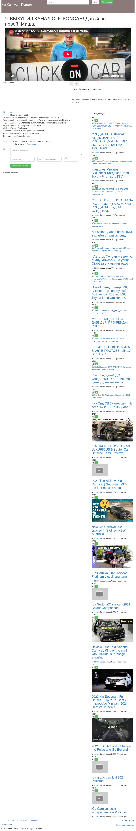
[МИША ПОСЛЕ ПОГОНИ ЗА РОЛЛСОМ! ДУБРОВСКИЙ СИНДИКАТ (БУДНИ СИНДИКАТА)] (112, 192)
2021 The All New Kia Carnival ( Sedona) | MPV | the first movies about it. (110, 484)
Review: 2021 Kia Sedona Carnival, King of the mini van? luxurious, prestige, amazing (110, 651)
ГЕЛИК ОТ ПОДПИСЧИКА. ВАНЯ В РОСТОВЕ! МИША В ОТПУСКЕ (111, 350)
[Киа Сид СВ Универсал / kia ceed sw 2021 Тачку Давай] (112, 396)
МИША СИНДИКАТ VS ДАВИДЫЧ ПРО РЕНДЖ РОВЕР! (110, 322)
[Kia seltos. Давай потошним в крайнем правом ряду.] (112, 224)
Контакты (14, 820)
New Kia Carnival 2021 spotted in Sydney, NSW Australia (109, 530)
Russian (129, 825)
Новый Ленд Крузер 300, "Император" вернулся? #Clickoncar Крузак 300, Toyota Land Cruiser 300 (110, 292)
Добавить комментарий (20, 165)
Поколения (31, 144)
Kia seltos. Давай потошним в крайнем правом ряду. (112, 233)
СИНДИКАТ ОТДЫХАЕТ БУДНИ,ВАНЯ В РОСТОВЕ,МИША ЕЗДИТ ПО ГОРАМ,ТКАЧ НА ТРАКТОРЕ (110, 141)
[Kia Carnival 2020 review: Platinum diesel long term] (112, 557)
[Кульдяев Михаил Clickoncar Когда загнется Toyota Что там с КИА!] (112, 162)
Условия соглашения (29, 820)
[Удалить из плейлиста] (96, 120)
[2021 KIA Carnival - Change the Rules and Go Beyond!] (112, 730)
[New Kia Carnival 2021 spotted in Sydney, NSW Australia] (112, 510)
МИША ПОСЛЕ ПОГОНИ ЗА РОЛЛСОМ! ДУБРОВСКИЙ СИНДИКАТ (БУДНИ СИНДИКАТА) (112, 205)
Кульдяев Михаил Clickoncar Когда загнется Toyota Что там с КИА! (110, 172)
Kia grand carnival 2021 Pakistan (108, 779)
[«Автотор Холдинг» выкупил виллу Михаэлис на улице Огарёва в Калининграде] (112, 249)
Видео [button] (18, 10)
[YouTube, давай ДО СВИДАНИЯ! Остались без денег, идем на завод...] (112, 368)
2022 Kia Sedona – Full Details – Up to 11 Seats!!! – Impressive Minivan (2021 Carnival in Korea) (111, 701)
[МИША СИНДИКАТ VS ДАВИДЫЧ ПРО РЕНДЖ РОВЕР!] (112, 311)
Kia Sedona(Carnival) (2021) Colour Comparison (111, 606)
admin (13, 112)
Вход (95, 2)
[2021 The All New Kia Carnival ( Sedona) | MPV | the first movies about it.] (112, 470)
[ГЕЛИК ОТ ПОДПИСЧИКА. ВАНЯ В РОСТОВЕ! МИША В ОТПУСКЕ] (112, 339)
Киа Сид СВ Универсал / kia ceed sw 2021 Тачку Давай (112, 405)
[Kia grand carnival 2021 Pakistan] (112, 767)
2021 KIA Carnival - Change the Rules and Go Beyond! (111, 748)
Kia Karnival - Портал (16, 4)
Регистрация (107, 2)
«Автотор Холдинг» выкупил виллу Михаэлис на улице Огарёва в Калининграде (112, 260)
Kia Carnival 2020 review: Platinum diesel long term (109, 574)
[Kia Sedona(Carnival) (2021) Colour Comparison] (112, 594)
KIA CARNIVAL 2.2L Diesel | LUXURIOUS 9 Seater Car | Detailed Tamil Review (111, 449)
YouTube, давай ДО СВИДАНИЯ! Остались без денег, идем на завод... (111, 378)
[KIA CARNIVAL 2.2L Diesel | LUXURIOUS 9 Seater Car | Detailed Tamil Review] (112, 429)
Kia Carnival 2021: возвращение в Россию (109, 810)
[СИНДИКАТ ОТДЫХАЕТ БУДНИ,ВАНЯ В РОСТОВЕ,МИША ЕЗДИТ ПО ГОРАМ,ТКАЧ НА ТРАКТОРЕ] (112, 126)
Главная (7, 10)
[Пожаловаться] (77, 109)
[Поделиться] (72, 109)
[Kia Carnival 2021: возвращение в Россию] (112, 798)
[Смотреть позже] (93, 120)
